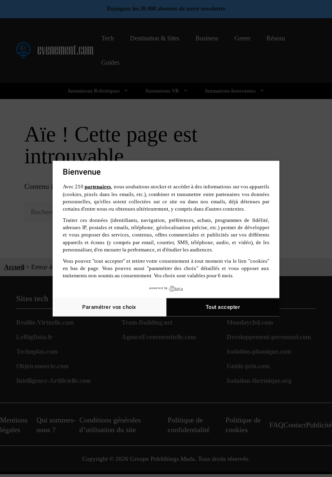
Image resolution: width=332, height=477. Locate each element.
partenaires (98, 187)
